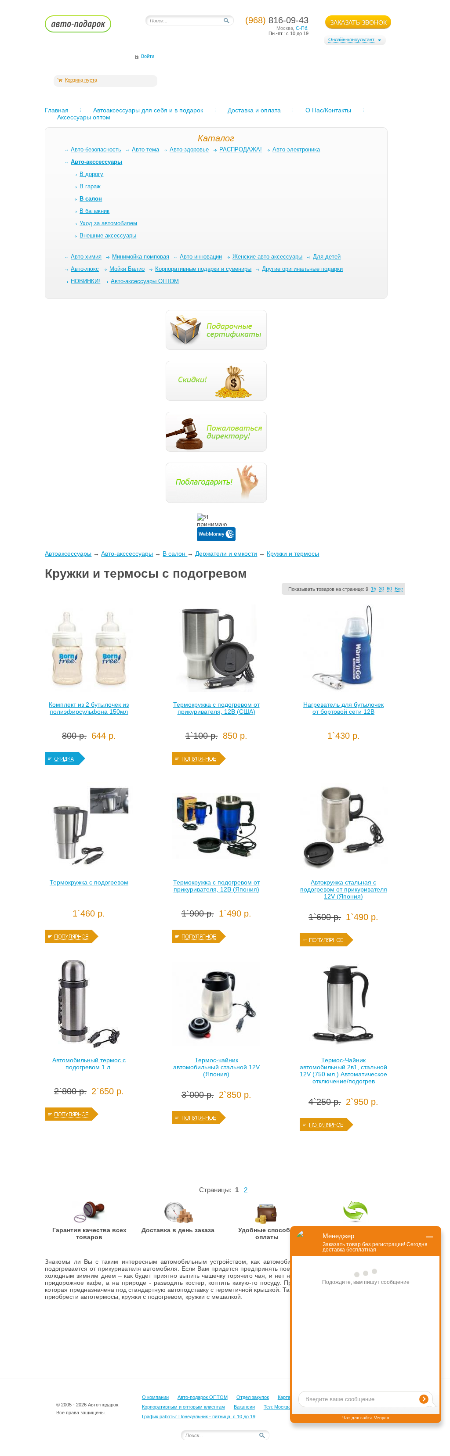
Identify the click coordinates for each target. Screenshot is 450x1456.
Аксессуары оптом (83, 117)
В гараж (90, 186)
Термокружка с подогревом (89, 882)
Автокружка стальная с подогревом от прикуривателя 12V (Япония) (343, 889)
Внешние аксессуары (108, 235)
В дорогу (91, 174)
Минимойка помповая (140, 256)
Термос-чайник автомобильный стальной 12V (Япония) (216, 1067)
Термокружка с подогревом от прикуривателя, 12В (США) (216, 708)
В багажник (94, 211)
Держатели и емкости (226, 553)
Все (399, 588)
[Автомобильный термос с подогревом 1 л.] (89, 1006)
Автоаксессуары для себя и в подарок (148, 110)
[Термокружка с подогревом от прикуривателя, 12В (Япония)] (216, 828)
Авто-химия (86, 256)
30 (381, 588)
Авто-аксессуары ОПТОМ (145, 281)
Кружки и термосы (293, 553)
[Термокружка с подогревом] (89, 828)
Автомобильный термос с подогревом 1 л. (89, 1064)
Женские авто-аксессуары (267, 256)
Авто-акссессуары (127, 553)
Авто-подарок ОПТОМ (203, 1397)
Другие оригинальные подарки (302, 269)
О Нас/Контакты (328, 110)
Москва (284, 28)
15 (373, 588)
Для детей (327, 256)
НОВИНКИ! (85, 281)
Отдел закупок (252, 1397)
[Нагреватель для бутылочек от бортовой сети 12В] (344, 650)
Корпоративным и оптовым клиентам (183, 1406)
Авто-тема (145, 149)
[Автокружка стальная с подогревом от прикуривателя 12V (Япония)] (344, 828)
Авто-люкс (85, 269)
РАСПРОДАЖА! (240, 149)
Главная (57, 110)
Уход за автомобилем (108, 223)
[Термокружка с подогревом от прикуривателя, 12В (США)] (216, 650)
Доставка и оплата (254, 110)
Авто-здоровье (189, 149)
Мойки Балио (127, 269)
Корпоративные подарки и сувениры (203, 269)
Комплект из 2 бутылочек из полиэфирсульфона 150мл (89, 708)
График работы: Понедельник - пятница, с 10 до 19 (198, 1416)
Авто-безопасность (96, 149)
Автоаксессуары (68, 553)
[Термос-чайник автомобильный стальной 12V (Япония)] (216, 1006)
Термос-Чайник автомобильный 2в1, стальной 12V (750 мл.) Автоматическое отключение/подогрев (343, 1071)
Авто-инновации (201, 256)
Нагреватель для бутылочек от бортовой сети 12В (343, 708)
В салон (175, 553)
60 (389, 588)
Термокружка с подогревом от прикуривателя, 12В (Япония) (216, 886)
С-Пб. (302, 28)
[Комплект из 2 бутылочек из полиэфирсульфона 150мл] (89, 650)
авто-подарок (86, 26)
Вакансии (244, 1406)
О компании (155, 1397)
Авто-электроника (296, 149)
